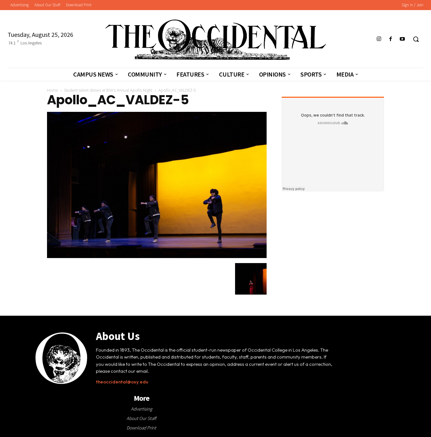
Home (52, 90)
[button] (415, 39)
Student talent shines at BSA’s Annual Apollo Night (108, 90)
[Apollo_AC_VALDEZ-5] (157, 256)
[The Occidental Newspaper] (215, 40)
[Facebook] (391, 39)
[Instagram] (379, 39)
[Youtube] (402, 39)
